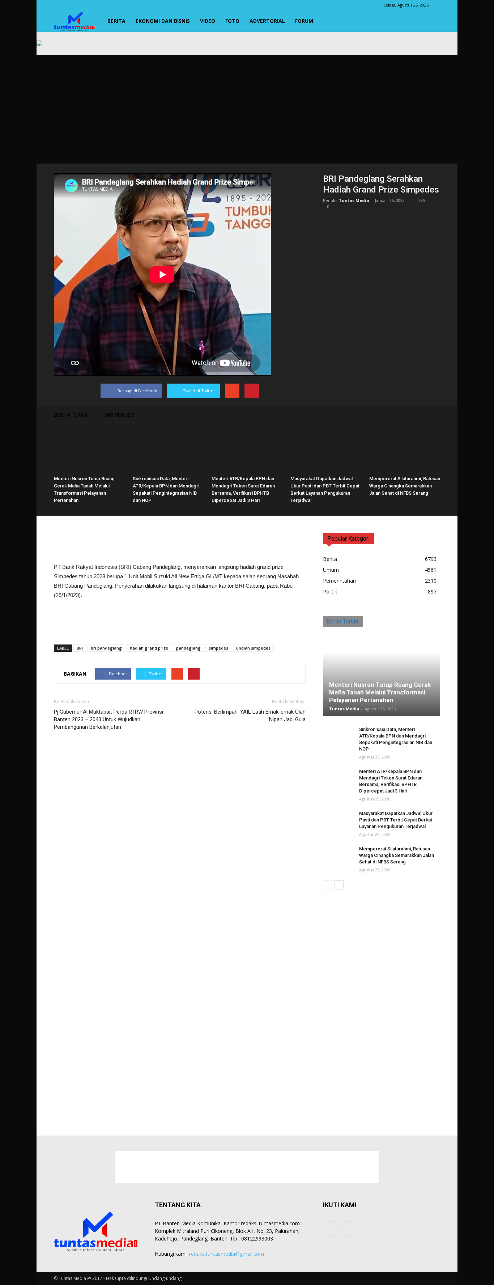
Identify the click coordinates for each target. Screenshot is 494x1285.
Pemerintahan (339, 580)
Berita (116, 20)
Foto (232, 20)
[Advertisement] (247, 109)
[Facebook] (330, 1228)
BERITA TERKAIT (72, 415)
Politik (330, 591)
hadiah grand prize (149, 648)
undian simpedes (253, 648)
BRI (80, 648)
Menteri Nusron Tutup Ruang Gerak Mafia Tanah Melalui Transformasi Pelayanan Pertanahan (380, 692)
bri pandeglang (106, 648)
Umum (331, 569)
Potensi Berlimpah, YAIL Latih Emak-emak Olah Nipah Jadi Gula (250, 716)
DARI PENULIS (118, 415)
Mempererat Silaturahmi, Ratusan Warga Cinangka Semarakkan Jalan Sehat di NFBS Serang (404, 486)
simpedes (218, 648)
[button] (431, 21)
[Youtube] (349, 1228)
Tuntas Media (354, 200)
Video (207, 20)
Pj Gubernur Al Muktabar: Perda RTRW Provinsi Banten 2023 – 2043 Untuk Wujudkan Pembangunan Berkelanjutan (108, 719)
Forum (304, 20)
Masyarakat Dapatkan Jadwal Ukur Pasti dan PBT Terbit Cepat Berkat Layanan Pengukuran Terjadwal (396, 820)
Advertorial (267, 20)
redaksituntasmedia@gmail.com (226, 1253)
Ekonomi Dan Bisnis (163, 20)
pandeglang (188, 648)
